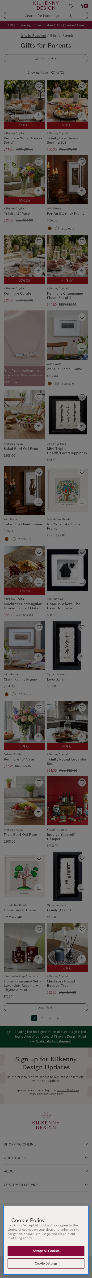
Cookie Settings (46, 1263)
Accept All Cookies (46, 1251)
